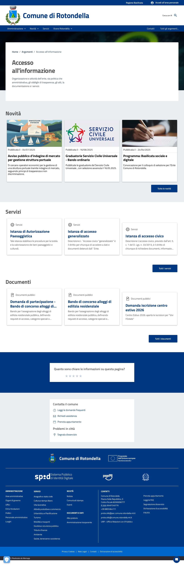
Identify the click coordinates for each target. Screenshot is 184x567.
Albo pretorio (72, 518)
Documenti (18, 282)
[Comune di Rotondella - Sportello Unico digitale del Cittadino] (13, 15)
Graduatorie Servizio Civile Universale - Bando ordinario (91, 157)
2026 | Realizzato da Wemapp (18, 558)
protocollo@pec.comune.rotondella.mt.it (118, 513)
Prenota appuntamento (153, 495)
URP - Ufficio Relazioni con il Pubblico (117, 521)
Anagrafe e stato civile (43, 496)
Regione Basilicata (134, 2)
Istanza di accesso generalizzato (82, 234)
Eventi (69, 504)
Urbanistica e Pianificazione (45, 513)
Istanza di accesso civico (145, 236)
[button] (164, 2)
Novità (13, 113)
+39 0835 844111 (108, 509)
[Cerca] (175, 15)
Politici (8, 513)
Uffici (8, 504)
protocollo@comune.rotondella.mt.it (116, 517)
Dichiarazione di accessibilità (155, 508)
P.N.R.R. (146, 512)
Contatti (105, 491)
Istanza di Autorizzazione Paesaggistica (30, 234)
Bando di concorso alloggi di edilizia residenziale (89, 304)
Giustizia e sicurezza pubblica (46, 526)
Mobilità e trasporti (42, 521)
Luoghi (8, 521)
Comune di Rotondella (56, 15)
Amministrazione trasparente (79, 522)
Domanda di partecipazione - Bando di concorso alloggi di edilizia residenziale (32, 306)
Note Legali (82, 551)
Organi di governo (13, 500)
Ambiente (38, 534)
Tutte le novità (164, 188)
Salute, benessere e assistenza (47, 538)
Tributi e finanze (40, 530)
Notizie (70, 496)
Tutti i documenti (163, 338)
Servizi (13, 211)
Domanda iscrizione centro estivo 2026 (146, 307)
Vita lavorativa (40, 504)
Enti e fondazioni (13, 508)
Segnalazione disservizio (153, 504)
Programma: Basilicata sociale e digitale (145, 157)
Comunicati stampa (75, 500)
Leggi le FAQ (148, 500)
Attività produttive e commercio (47, 509)
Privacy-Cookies (68, 551)
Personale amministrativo (16, 517)
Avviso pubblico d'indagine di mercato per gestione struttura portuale (34, 157)
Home (15, 52)
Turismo (37, 517)
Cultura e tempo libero (43, 500)
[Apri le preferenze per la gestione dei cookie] (6, 559)
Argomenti (27, 52)
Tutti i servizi (165, 268)
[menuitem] (150, 28)
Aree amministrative (14, 496)
